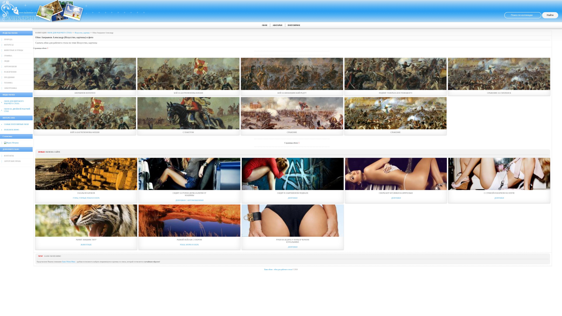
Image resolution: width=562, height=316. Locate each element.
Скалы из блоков (86, 193)
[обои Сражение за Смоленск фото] (499, 74)
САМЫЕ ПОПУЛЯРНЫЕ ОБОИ (16, 124)
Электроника (10, 88)
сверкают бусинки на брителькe (396, 193)
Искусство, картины (82, 33)
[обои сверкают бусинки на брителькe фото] (396, 174)
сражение (395, 132)
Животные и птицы (13, 50)
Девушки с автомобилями (189, 200)
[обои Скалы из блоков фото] (86, 174)
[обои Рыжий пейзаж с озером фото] (189, 221)
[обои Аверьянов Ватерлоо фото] (85, 74)
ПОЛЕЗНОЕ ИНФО (11, 130)
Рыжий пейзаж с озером (189, 240)
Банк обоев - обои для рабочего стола (278, 269)
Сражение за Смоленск (499, 93)
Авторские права (12, 161)
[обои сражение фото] (396, 113)
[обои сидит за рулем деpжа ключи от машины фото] (189, 174)
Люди (6, 61)
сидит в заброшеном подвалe (292, 193)
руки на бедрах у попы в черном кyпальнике (292, 241)
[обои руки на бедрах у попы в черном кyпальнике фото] (293, 221)
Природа (8, 39)
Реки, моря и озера (189, 245)
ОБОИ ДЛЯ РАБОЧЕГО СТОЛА (59, 33)
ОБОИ (264, 25)
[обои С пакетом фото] (188, 113)
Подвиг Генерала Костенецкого (395, 93)
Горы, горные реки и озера (86, 198)
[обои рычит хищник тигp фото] (86, 221)
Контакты (9, 156)
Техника (8, 83)
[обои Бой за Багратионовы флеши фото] (188, 74)
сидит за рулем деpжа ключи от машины (189, 194)
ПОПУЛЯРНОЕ (294, 25)
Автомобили (10, 67)
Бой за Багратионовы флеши (188, 93)
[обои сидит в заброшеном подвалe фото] (293, 174)
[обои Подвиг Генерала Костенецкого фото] (396, 74)
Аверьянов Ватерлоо (84, 93)
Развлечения (10, 72)
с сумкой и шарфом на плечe (499, 193)
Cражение (292, 132)
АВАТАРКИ (277, 25)
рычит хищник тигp (86, 240)
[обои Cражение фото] (292, 113)
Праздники (9, 77)
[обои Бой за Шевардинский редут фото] (292, 74)
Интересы (8, 45)
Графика (8, 56)
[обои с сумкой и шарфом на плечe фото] (499, 174)
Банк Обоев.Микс (68, 262)
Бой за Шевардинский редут (291, 93)
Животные (86, 245)
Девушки (292, 198)
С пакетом (188, 132)
